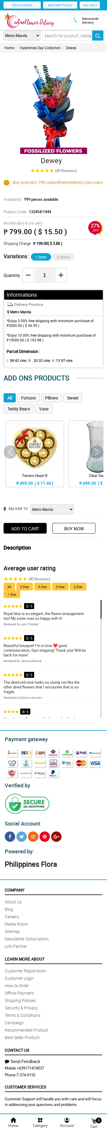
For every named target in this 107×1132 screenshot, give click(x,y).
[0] (93, 1120)
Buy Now (74, 529)
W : (39, 360)
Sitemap (12, 931)
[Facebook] (10, 836)
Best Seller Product (60, 5)
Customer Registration (25, 971)
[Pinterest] (45, 836)
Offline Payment (19, 993)
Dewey (71, 47)
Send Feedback (25, 1061)
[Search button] (97, 35)
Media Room (16, 924)
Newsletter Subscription (27, 939)
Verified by (17, 785)
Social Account (22, 823)
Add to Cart (25, 529)
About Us (13, 902)
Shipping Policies (20, 1000)
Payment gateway (26, 739)
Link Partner (16, 946)
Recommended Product (26, 1030)
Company (14, 890)
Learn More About (25, 959)
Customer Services (25, 1087)
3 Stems (63, 257)
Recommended (22, 5)
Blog (9, 909)
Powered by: (19, 851)
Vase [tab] (43, 409)
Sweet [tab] (72, 398)
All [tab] (9, 398)
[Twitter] (21, 836)
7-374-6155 (25, 1075)
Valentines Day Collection (40, 47)
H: (62, 360)
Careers (12, 916)
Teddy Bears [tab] (18, 409)
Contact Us (17, 1050)
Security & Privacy (21, 1008)
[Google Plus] (56, 836)
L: (16, 360)
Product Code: (27, 211)
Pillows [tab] (51, 398)
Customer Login (19, 978)
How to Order (17, 985)
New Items (90, 5)
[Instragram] (33, 836)
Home (9, 47)
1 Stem (41, 257)
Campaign (14, 1022)
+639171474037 (30, 1068)
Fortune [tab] (28, 398)
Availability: (31, 199)
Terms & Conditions (22, 1015)
